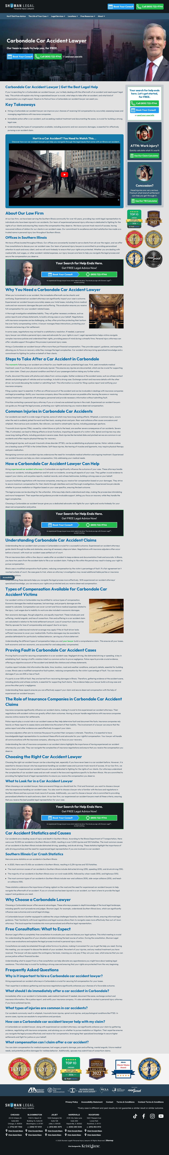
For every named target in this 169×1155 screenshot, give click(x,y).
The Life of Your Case (38, 16)
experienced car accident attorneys (27, 469)
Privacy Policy (72, 1102)
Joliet (54, 1115)
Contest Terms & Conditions (151, 1102)
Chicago (15, 1115)
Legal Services (57, 16)
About (100, 16)
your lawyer (68, 641)
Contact (109, 1102)
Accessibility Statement (92, 1102)
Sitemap (109, 1140)
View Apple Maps (15, 1135)
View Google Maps (15, 1131)
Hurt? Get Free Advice (16, 16)
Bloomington (35, 1115)
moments (13, 364)
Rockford (94, 1115)
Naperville (74, 1115)
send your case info (73, 56)
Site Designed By (74, 1146)
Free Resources (86, 16)
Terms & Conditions (126, 1102)
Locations (72, 16)
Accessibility (8, 577)
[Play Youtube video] (64, 174)
